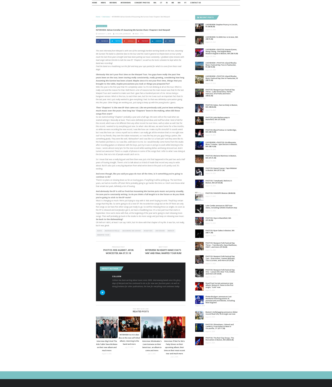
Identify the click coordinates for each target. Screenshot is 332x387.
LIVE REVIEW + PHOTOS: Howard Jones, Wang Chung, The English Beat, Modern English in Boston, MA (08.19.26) (222, 51)
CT (161, 3)
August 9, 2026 (210, 290)
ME (173, 3)
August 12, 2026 (211, 235)
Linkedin (158, 41)
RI (167, 3)
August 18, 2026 (211, 110)
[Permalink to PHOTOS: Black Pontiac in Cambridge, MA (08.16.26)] (199, 133)
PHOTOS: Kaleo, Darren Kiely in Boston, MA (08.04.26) (222, 106)
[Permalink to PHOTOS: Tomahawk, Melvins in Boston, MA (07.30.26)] (199, 184)
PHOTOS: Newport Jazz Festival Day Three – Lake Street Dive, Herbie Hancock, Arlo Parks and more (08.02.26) (220, 93)
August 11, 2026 (211, 263)
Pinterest (145, 41)
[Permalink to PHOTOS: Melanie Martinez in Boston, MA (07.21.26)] (199, 159)
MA (155, 3)
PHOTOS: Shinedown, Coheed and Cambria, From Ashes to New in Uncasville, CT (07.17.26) (220, 326)
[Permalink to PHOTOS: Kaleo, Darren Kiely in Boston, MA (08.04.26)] (199, 108)
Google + (131, 41)
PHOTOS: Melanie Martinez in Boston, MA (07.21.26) (221, 157)
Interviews (126, 3)
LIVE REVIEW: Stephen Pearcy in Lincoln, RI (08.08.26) (222, 25)
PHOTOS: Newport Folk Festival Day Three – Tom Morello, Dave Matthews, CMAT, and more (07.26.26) (221, 245)
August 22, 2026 (211, 29)
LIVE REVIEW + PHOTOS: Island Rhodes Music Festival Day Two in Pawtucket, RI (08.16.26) (221, 65)
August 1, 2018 (104, 34)
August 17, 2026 (211, 196)
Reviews (113, 3)
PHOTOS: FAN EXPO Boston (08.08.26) (220, 193)
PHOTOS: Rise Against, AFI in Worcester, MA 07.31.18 (118, 252)
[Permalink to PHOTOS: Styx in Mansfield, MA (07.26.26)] (199, 221)
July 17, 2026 (129, 347)
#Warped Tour (103, 235)
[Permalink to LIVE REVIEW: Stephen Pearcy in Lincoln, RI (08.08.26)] (199, 27)
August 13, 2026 (211, 211)
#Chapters (148, 231)
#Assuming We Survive (132, 231)
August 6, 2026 (200, 306)
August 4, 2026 (106, 354)
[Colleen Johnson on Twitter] (102, 292)
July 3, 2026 (151, 354)
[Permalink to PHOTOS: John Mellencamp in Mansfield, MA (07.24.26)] (199, 120)
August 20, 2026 (211, 42)
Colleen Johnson (123, 34)
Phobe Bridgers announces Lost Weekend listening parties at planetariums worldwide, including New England (220, 299)
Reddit (171, 41)
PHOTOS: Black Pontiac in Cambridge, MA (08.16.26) (221, 131)
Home (94, 3)
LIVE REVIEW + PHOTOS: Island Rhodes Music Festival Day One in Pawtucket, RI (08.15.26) (222, 78)
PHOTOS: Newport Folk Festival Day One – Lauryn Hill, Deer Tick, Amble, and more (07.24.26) (220, 272)
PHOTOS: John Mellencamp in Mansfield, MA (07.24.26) (218, 118)
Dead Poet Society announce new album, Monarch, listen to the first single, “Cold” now (219, 285)
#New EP (171, 231)
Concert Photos (142, 3)
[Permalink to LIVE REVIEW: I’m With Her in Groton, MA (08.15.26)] (199, 40)
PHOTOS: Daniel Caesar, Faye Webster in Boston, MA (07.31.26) (221, 169)
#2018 (99, 231)
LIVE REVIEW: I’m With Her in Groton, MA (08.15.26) (222, 38)
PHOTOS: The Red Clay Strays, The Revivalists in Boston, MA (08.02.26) (220, 339)
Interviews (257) (101, 26)
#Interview (160, 231)
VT (185, 3)
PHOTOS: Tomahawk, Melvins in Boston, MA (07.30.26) (219, 181)
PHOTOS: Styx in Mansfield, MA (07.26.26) (218, 219)
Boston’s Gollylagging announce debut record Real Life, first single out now (221, 313)
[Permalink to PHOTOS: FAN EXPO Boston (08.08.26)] (199, 196)
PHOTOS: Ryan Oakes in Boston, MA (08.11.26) (220, 231)
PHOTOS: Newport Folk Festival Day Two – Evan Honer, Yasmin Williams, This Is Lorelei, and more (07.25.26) (220, 258)
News (103, 3)
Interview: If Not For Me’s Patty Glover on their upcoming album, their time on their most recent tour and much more (174, 347)
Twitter (117, 41)
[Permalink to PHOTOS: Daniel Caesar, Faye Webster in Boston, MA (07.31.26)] (199, 171)
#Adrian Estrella (112, 231)
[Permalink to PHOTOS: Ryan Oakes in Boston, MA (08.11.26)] (199, 233)
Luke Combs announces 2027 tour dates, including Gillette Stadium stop (221, 206)
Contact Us (195, 3)
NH (179, 3)
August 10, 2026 (211, 277)
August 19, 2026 (200, 99)
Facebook (104, 41)
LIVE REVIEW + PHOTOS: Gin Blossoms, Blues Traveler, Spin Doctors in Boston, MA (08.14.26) (221, 144)
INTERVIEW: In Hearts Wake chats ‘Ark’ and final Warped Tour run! (163, 252)
